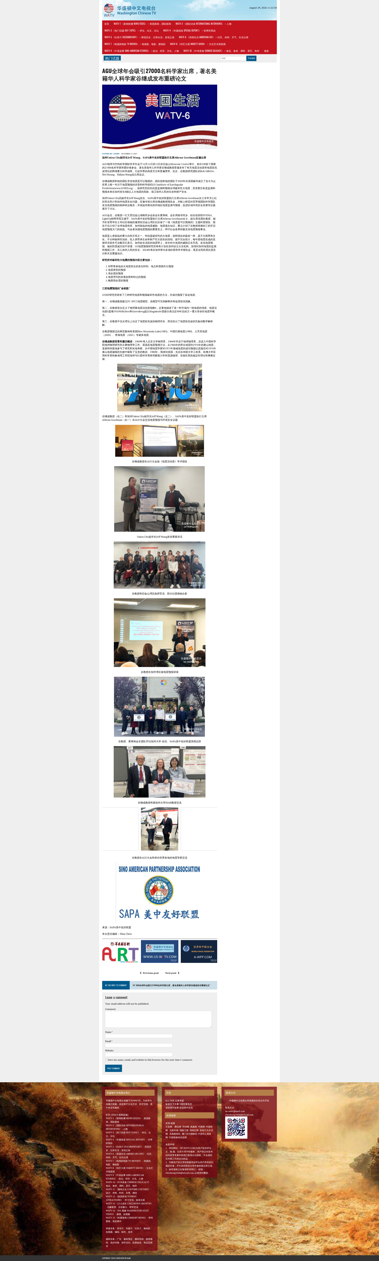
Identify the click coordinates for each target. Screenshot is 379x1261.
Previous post (151, 973)
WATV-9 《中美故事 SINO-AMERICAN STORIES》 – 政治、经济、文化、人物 (142, 51)
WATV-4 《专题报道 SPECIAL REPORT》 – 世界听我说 (189, 30)
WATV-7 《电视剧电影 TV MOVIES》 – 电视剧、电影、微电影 (135, 44)
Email (108, 1041)
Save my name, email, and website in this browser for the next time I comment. (150, 1059)
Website (109, 1050)
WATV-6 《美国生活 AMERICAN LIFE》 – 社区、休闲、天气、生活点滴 (213, 37)
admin (116, 154)
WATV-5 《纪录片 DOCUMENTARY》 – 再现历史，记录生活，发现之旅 (139, 37)
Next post (170, 973)
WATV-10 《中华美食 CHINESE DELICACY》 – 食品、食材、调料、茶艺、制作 (221, 51)
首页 (106, 23)
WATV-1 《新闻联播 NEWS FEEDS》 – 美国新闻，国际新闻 (142, 23)
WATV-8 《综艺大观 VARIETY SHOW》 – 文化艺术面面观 (198, 44)
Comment (110, 1009)
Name (108, 1032)
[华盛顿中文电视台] (130, 10)
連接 (266, 51)
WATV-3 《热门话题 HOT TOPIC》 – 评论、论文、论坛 (132, 30)
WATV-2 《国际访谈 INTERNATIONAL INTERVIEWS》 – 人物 (203, 23)
